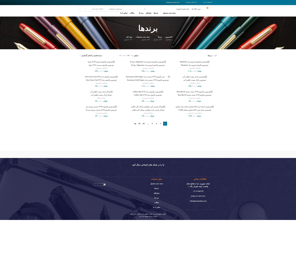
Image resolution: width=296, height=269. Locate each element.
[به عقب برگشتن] (161, 28)
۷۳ (144, 124)
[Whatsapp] (87, 2)
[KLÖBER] (148, 154)
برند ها (156, 198)
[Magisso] (187, 154)
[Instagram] (81, 2)
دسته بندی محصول (156, 183)
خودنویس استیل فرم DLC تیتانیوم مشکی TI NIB (194, 110)
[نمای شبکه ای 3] (110, 55)
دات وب (141, 216)
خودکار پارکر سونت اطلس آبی (101, 95)
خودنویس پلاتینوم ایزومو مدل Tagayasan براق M (148, 65)
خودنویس (192, 68)
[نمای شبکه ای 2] (114, 55)
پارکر (198, 83)
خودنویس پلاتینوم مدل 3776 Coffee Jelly (148, 95)
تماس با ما (156, 207)
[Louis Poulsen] (167, 154)
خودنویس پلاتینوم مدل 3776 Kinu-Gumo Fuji (101, 80)
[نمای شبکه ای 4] (107, 55)
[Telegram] (90, 2)
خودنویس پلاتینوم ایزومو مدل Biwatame (194, 65)
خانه (215, 55)
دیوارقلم (156, 193)
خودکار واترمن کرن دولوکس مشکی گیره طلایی (148, 110)
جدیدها (156, 188)
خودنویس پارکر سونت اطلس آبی (194, 80)
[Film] (84, 2)
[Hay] (108, 154)
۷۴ (139, 124)
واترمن (145, 113)
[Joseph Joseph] (128, 154)
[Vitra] (207, 154)
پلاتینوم (198, 68)
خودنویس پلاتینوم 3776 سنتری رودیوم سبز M (101, 110)
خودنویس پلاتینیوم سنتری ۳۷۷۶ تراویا (101, 65)
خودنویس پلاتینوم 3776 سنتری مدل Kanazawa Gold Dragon (148, 80)
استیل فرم (198, 113)
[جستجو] (82, 9)
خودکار (99, 98)
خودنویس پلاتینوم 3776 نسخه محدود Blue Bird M (194, 95)
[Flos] (89, 154)
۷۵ (135, 124)
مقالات (156, 202)
